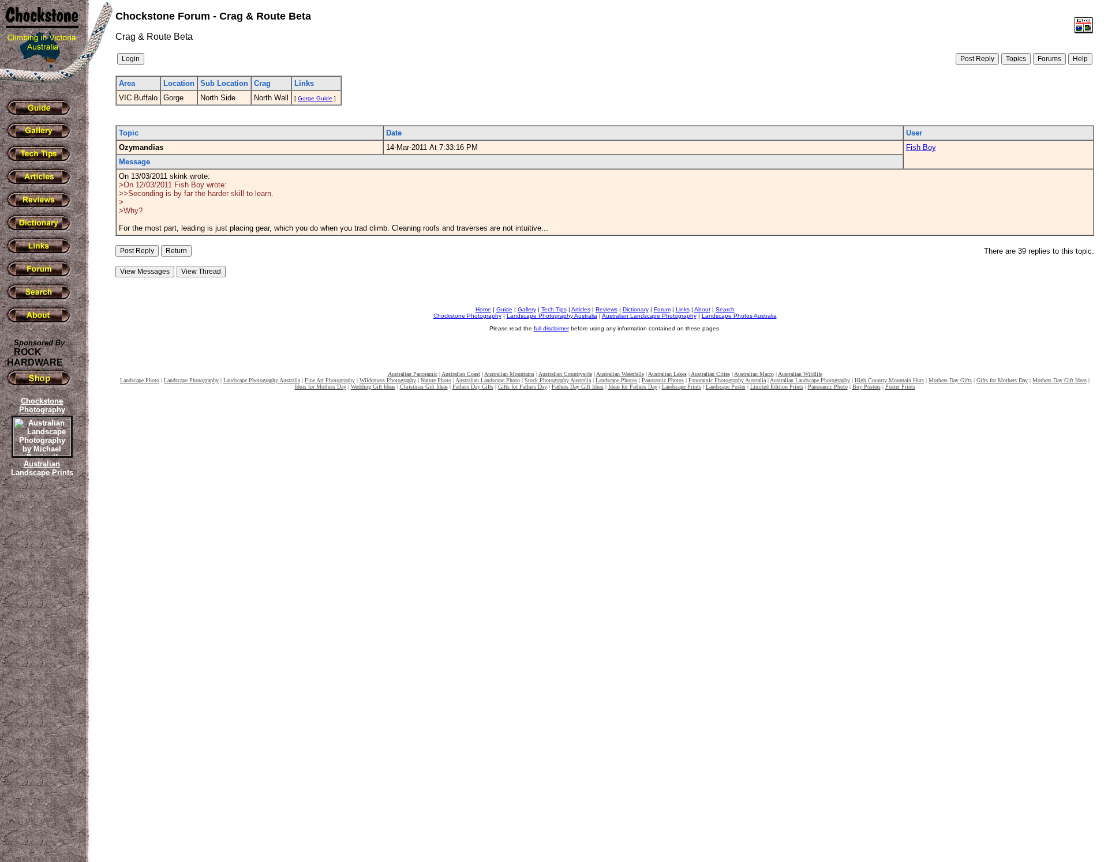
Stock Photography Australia (558, 380)
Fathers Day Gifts (472, 386)
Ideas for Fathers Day (632, 386)
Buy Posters (866, 386)
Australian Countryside (565, 374)
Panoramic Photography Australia (727, 380)
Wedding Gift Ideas (373, 386)
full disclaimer (551, 328)
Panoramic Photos (663, 380)
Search (725, 309)
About (702, 309)
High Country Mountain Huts (889, 380)
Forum (662, 309)
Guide (504, 309)
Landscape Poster (726, 386)
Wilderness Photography (388, 380)
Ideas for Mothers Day (320, 386)
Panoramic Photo (828, 386)
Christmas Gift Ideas (424, 386)
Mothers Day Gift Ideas (1059, 380)
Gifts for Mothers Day (1002, 380)
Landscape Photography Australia (552, 316)
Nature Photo (436, 380)
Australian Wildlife (800, 374)
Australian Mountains (509, 374)
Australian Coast (460, 374)
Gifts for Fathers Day (522, 386)
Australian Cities (710, 374)
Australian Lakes (667, 374)
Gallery (527, 309)
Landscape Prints (681, 386)
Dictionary (636, 309)
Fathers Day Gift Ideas (578, 386)
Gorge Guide (315, 98)
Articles (580, 309)
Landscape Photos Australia (739, 316)
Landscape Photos (616, 380)
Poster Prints (900, 386)
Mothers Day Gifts (950, 380)
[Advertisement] (40, 677)
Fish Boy (921, 147)
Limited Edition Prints (776, 386)
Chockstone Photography (467, 316)
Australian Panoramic (412, 374)
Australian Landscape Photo (487, 380)
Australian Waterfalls (620, 374)
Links (683, 309)
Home (483, 309)
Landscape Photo (139, 380)
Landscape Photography (191, 380)
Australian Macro (754, 374)
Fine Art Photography (330, 380)
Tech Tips (554, 309)
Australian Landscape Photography (649, 316)
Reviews (606, 309)
